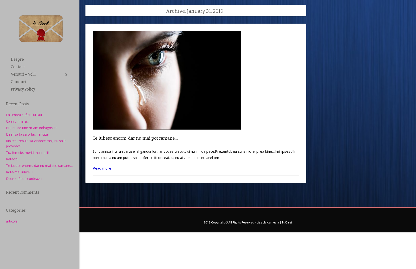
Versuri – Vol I (23, 74)
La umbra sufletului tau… (25, 114)
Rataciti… (13, 159)
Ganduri (18, 81)
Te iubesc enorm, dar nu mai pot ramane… (39, 165)
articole (12, 221)
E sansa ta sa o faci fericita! (27, 134)
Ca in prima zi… (18, 121)
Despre (17, 59)
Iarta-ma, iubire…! (19, 172)
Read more (102, 168)
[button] (66, 75)
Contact (18, 67)
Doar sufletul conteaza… (25, 178)
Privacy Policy (23, 89)
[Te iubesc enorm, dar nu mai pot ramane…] (167, 133)
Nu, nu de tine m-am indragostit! (31, 127)
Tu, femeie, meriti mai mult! (27, 152)
